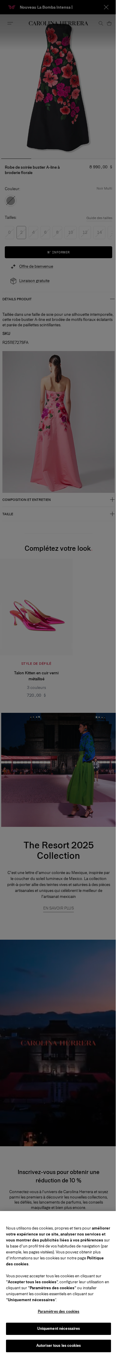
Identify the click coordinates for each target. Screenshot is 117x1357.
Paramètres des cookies (59, 1311)
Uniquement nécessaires (58, 1328)
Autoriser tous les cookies (58, 1345)
